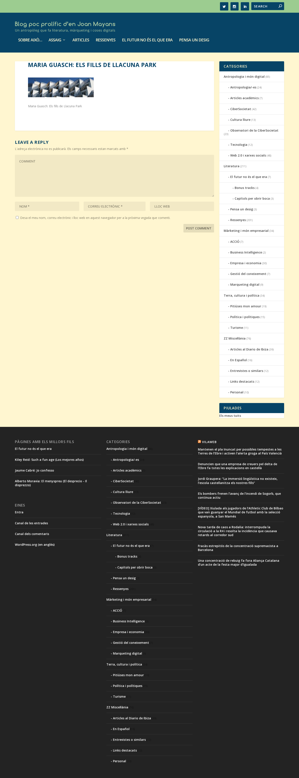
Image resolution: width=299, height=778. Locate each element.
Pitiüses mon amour (245, 306)
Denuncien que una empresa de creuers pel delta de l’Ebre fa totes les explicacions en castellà (237, 466)
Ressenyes (105, 40)
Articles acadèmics (244, 98)
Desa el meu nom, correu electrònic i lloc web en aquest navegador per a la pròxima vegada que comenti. (95, 218)
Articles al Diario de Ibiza (249, 349)
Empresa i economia (245, 263)
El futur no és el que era (147, 40)
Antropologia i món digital (244, 76)
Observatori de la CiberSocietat (254, 130)
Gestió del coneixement (248, 274)
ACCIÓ (234, 241)
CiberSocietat (240, 109)
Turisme (236, 328)
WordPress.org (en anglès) (35, 544)
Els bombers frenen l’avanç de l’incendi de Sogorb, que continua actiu (239, 495)
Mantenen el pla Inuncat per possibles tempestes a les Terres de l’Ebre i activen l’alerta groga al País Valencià (240, 451)
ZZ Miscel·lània (235, 338)
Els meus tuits (230, 416)
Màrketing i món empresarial (246, 231)
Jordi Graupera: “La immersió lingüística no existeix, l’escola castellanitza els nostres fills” (238, 481)
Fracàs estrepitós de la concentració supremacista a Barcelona (238, 548)
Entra (19, 512)
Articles (80, 40)
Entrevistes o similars (246, 371)
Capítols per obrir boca (252, 198)
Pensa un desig (194, 40)
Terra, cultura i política (241, 295)
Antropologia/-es (243, 87)
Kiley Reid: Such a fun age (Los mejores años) (49, 460)
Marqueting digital (244, 284)
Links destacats (242, 381)
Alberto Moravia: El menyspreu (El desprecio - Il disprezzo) (51, 483)
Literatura (231, 166)
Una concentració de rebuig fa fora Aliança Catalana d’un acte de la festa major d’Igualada (238, 562)
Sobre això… (30, 40)
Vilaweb (209, 442)
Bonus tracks (245, 188)
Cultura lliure (240, 120)
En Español (238, 360)
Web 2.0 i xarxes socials (248, 155)
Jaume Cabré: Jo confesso (34, 470)
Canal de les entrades (31, 523)
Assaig (55, 40)
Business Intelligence (246, 252)
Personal (236, 392)
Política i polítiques (245, 317)
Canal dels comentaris (32, 534)
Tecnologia (238, 145)
